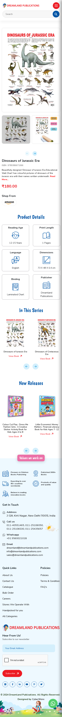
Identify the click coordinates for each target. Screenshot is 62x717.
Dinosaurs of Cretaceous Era (26, 353)
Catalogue (7, 587)
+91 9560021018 (17, 538)
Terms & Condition (50, 581)
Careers (6, 598)
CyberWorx (38, 699)
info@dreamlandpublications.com (24, 551)
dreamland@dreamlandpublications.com (27, 547)
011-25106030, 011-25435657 (25, 529)
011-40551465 (15, 525)
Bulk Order (8, 592)
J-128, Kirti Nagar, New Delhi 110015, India (31, 515)
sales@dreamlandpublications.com (25, 555)
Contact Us (8, 581)
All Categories (9, 616)
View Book (25, 358)
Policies (44, 575)
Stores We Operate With (15, 604)
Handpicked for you (12, 610)
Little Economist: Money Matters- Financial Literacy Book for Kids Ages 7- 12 (26, 427)
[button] (56, 14)
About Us (7, 575)
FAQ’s (43, 587)
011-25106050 (34, 525)
